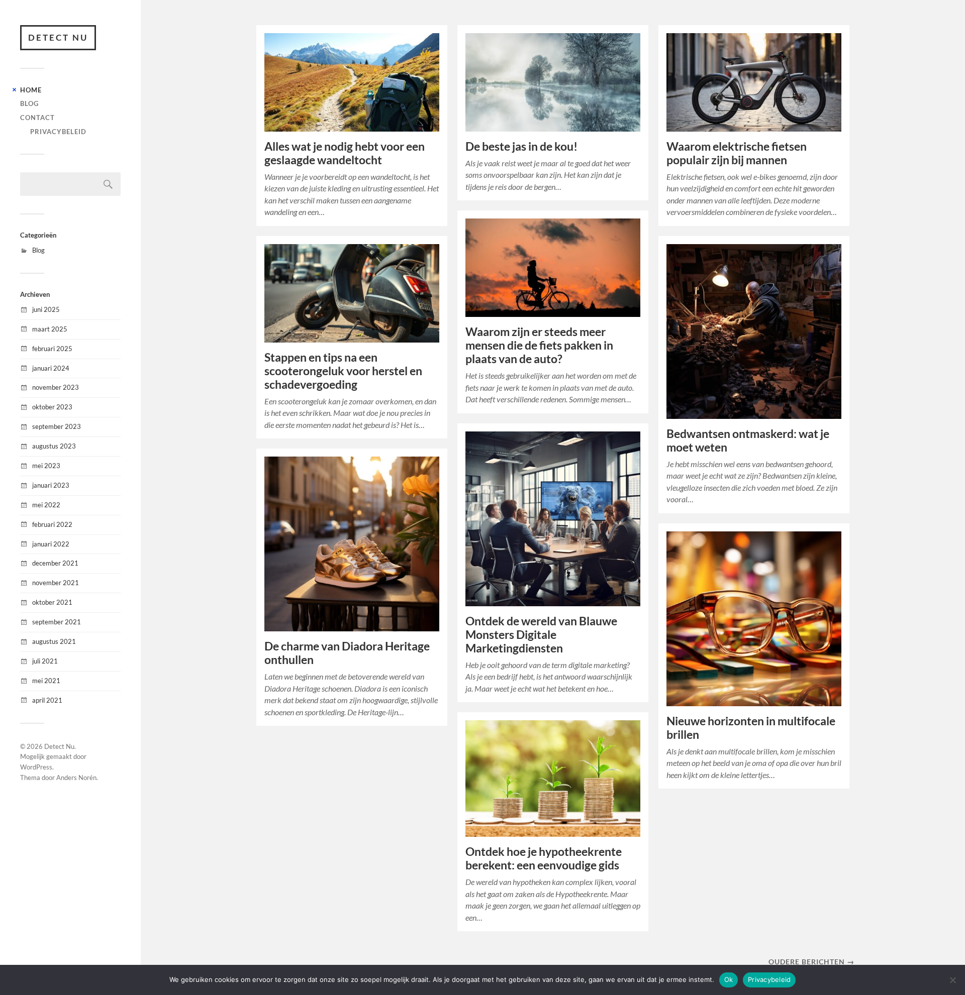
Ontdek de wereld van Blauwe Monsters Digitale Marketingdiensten (541, 634)
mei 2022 (46, 505)
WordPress (36, 767)
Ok (728, 979)
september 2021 (56, 622)
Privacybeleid (58, 132)
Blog (29, 103)
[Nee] (952, 980)
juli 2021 (45, 661)
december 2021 (55, 563)
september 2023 (56, 426)
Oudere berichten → (811, 961)
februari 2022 (52, 524)
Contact (37, 118)
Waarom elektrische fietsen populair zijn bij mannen (736, 153)
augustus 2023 (54, 446)
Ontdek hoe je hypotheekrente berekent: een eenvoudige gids (543, 858)
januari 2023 (50, 485)
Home (31, 90)
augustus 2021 (54, 641)
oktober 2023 (52, 407)
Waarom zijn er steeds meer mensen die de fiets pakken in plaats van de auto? (539, 345)
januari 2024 (50, 368)
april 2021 (47, 700)
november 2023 (55, 387)
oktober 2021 (52, 602)
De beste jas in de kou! (521, 146)
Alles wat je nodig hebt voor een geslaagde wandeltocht (344, 153)
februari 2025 (52, 349)
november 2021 (55, 583)
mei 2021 (46, 681)
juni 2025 (46, 309)
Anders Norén (76, 777)
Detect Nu (58, 37)
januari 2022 (50, 544)
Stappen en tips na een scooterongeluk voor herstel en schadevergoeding (343, 371)
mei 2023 (46, 466)
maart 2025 (49, 329)
